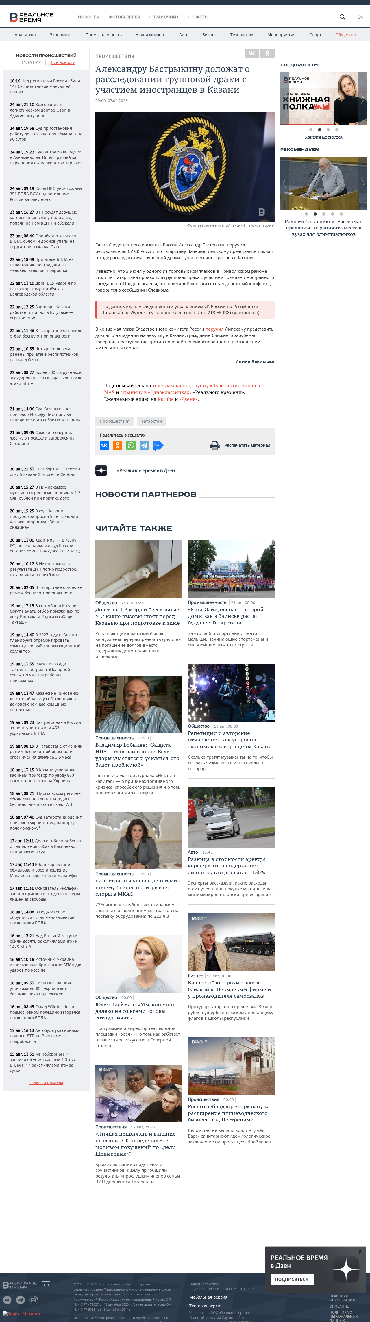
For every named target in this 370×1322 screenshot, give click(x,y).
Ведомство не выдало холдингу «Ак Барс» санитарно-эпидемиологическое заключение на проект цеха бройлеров (229, 1124)
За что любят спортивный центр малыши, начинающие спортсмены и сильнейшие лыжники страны (228, 627)
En (360, 17)
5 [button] (341, 214)
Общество (345, 34)
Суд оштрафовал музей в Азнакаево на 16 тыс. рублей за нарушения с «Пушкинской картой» (46, 157)
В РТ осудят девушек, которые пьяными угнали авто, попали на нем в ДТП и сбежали (43, 217)
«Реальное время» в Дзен (146, 470)
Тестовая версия (206, 1305)
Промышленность (104, 34)
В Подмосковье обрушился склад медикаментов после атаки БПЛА (42, 917)
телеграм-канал (171, 385)
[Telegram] (144, 445)
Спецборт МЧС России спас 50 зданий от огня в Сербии (45, 471)
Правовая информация (342, 1298)
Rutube (166, 399)
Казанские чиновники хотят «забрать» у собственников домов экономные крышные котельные (44, 701)
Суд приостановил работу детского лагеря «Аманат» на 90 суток (46, 133)
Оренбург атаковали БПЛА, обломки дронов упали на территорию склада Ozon (43, 241)
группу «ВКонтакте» (216, 385)
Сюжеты (198, 17)
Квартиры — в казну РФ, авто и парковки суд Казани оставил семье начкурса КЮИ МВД (45, 545)
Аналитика (25, 34)
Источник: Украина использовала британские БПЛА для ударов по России (46, 964)
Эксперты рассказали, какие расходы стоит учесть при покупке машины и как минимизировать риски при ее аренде (231, 876)
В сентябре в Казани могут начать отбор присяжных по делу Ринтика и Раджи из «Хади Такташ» (44, 614)
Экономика (61, 34)
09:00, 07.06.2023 (111, 100)
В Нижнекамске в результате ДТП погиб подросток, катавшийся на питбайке (43, 569)
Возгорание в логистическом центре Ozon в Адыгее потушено (40, 110)
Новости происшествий (46, 55)
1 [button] (311, 130)
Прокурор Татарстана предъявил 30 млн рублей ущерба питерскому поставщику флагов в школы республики (231, 1000)
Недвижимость (150, 34)
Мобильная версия (208, 1297)
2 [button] (319, 130)
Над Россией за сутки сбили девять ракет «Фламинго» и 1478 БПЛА (44, 941)
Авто (183, 34)
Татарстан (151, 421)
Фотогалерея (124, 17)
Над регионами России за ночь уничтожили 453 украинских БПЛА (45, 728)
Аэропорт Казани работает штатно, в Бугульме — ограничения (41, 312)
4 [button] (337, 130)
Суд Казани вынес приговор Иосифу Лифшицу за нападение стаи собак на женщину (45, 414)
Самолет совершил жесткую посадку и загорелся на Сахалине (42, 438)
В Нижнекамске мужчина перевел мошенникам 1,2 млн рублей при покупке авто (45, 492)
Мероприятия (281, 34)
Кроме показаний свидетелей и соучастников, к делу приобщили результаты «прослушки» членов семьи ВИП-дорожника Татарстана (137, 1157)
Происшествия (114, 56)
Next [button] (362, 98)
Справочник (164, 17)
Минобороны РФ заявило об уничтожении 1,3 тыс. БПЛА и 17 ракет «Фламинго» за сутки (43, 1062)
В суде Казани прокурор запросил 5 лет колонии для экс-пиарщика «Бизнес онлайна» (44, 519)
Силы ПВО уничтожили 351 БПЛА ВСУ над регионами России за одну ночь (46, 194)
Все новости (63, 62)
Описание (339, 1306)
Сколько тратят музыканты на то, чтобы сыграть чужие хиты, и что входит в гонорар (230, 750)
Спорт (315, 34)
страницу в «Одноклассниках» (156, 392)
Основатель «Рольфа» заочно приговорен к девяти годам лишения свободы (45, 893)
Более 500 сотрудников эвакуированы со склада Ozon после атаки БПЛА (46, 378)
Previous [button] (284, 98)
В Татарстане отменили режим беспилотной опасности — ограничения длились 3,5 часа (46, 751)
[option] (323, 138)
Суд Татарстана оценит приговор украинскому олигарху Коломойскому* (46, 822)
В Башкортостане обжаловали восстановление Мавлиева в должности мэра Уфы (43, 870)
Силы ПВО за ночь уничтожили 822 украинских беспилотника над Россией (41, 988)
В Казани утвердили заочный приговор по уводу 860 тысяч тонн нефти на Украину (43, 775)
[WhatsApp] (131, 445)
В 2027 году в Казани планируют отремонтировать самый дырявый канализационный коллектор (45, 643)
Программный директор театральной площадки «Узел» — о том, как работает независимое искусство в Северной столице (137, 1024)
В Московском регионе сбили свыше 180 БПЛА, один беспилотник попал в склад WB (45, 799)
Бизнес (209, 34)
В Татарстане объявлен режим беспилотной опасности (46, 590)
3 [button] (328, 130)
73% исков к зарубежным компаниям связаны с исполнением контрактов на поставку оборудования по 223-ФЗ (138, 898)
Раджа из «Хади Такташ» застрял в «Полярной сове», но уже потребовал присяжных (40, 672)
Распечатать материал (247, 445)
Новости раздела (46, 1082)
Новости (88, 17)
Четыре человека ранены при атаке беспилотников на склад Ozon (44, 354)
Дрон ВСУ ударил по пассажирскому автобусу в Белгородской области (43, 288)
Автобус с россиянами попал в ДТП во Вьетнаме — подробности (44, 1036)
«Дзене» (188, 399)
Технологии (242, 34)
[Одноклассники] (267, 53)
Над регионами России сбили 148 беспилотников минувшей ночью (45, 86)
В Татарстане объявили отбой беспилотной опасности (46, 333)
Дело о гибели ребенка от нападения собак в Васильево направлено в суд (45, 846)
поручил (215, 329)
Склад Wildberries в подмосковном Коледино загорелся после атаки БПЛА (45, 1012)
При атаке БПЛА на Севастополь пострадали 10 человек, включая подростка (42, 265)
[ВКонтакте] (252, 53)
